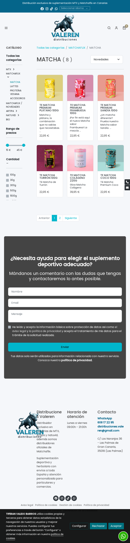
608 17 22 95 (106, 422)
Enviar (65, 347)
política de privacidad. (76, 360)
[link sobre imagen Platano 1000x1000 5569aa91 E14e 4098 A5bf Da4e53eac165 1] (50, 88)
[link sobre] (19, 425)
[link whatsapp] (56, 8)
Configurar (79, 526)
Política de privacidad (96, 505)
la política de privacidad (45, 331)
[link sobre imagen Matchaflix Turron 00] (50, 158)
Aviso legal (27, 505)
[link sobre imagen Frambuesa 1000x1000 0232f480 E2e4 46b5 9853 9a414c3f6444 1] (80, 88)
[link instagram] (47, 8)
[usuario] (116, 27)
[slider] (7, 145)
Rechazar (98, 526)
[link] (65, 28)
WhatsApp (105, 418)
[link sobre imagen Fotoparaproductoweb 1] (80, 158)
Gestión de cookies (70, 505)
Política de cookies (46, 505)
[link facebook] (42, 8)
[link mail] (127, 187)
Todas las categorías (50, 48)
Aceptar (116, 526)
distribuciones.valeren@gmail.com (111, 429)
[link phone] (127, 182)
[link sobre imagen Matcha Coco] (111, 158)
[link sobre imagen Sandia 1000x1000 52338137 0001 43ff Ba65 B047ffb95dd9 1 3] (111, 88)
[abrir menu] (6, 27)
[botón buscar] (109, 27)
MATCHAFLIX (77, 48)
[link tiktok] (51, 8)
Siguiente (71, 218)
